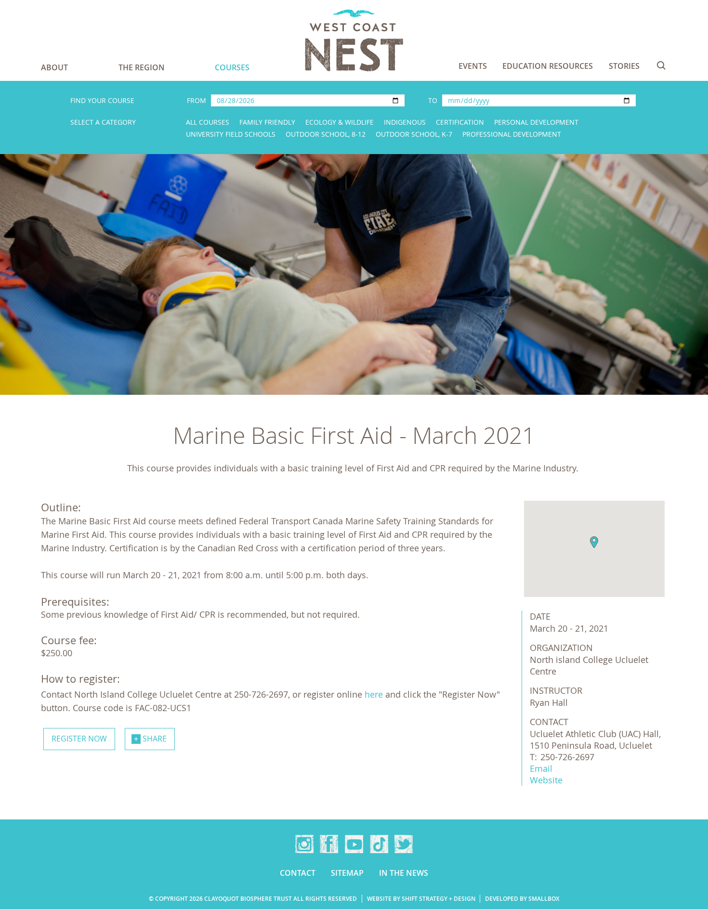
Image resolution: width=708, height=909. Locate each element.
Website (546, 780)
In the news (403, 873)
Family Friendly (267, 122)
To (432, 100)
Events (473, 66)
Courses (232, 67)
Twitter (403, 844)
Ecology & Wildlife (339, 122)
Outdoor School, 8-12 (326, 134)
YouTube (354, 844)
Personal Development (536, 122)
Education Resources (547, 66)
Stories (624, 66)
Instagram (304, 844)
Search (661, 65)
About (54, 67)
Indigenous (405, 122)
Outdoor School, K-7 (414, 134)
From (196, 100)
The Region (141, 67)
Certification (460, 122)
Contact (297, 873)
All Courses (207, 122)
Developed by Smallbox (522, 899)
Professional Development (511, 134)
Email (541, 768)
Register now (79, 738)
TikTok (379, 844)
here (374, 694)
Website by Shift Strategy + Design (421, 899)
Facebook (329, 844)
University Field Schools (230, 134)
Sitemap (347, 873)
